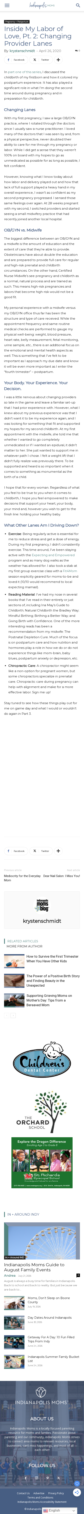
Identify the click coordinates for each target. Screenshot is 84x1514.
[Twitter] (58, 1478)
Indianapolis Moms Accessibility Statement (42, 1502)
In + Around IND (14, 1257)
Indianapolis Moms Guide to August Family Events (34, 1267)
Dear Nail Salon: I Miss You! (61, 876)
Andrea (9, 1275)
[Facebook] (25, 1478)
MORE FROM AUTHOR (24, 946)
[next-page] (13, 1015)
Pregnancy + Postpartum (16, 21)
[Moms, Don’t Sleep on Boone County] (14, 1303)
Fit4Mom (70, 571)
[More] (58, 60)
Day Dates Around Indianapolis (50, 1317)
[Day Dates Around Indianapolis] (14, 1323)
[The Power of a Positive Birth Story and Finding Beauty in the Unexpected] (14, 981)
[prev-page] (6, 1015)
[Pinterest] (47, 1478)
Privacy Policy (56, 1493)
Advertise (38, 1493)
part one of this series (24, 72)
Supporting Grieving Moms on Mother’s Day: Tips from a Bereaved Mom (49, 1000)
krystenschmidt (22, 51)
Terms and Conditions (40, 1497)
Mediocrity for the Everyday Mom (22, 878)
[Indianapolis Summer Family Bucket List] (14, 1362)
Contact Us (23, 1493)
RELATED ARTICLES (22, 941)
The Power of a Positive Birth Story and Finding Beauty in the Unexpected (53, 980)
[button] (6, 5)
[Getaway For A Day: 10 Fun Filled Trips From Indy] (14, 1342)
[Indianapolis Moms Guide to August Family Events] (42, 1240)
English (54, 1510)
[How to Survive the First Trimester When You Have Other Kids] (14, 961)
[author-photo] (42, 915)
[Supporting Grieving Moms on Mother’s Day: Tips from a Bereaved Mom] (14, 1000)
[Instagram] (36, 1478)
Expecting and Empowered (53, 555)
